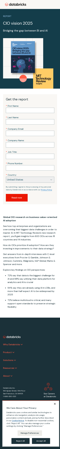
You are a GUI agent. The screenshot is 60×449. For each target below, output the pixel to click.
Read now (17, 197)
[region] (30, 423)
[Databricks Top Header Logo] (15, 4)
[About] (11, 376)
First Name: (12, 105)
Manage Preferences (30, 433)
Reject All (20, 441)
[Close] (55, 404)
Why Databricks (11, 344)
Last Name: (12, 117)
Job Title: (11, 151)
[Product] (13, 352)
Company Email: (15, 128)
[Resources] (16, 368)
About (6, 375)
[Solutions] (15, 360)
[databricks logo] (12, 337)
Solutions (8, 360)
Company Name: (15, 140)
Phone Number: (14, 163)
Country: (11, 174)
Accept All (41, 441)
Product (7, 352)
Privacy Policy (46, 190)
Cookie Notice (18, 420)
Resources (8, 368)
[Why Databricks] (21, 344)
